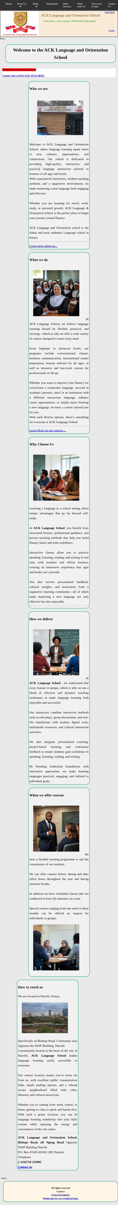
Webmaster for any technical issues (60, 1198)
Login (111, 30)
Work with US (81, 5)
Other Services (67, 5)
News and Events (96, 5)
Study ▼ (36, 5)
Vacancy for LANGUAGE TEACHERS (23, 75)
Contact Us (112, 5)
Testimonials (52, 3)
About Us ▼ (22, 5)
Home (9, 3)
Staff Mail (109, 12)
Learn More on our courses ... (47, 430)
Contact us (25, 1167)
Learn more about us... (43, 245)
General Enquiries (60, 1195)
